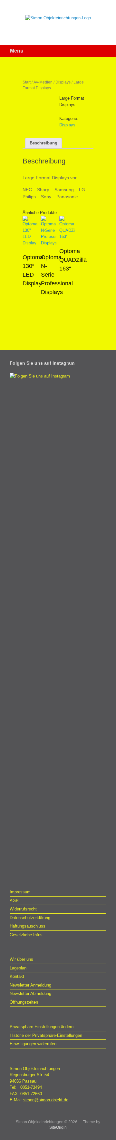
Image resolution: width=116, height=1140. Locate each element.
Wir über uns (21, 959)
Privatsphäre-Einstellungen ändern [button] (41, 1026)
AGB (14, 900)
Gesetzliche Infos (26, 934)
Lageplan (18, 968)
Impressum (20, 891)
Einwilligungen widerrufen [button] (33, 1043)
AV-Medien (43, 82)
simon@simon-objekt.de (45, 1099)
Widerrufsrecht (23, 909)
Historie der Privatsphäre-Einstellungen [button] (46, 1035)
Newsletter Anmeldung (30, 985)
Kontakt (17, 976)
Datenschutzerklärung (30, 917)
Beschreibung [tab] (43, 143)
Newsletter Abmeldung (30, 993)
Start (27, 82)
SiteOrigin (58, 1127)
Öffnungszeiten (24, 1002)
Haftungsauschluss (27, 926)
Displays (63, 82)
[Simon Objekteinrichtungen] (58, 18)
